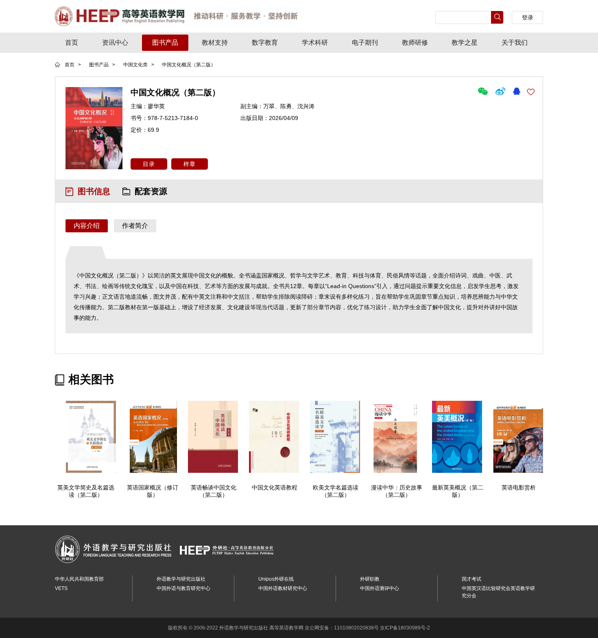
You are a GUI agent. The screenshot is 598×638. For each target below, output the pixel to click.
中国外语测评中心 (379, 588)
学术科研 (315, 42)
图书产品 (165, 42)
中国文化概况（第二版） (189, 65)
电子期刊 (365, 42)
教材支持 (215, 42)
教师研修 (415, 42)
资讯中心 (115, 42)
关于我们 (515, 42)
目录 (149, 164)
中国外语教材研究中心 (282, 588)
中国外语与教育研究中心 (183, 588)
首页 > (73, 65)
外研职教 (370, 579)
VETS (61, 588)
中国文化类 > (139, 65)
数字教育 (265, 42)
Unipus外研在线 (276, 579)
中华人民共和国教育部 (79, 579)
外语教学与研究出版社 (181, 579)
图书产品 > (102, 65)
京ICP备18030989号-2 (405, 628)
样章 (189, 164)
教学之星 (465, 42)
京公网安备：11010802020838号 (342, 628)
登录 (527, 17)
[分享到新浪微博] (501, 90)
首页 (71, 42)
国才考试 (471, 579)
